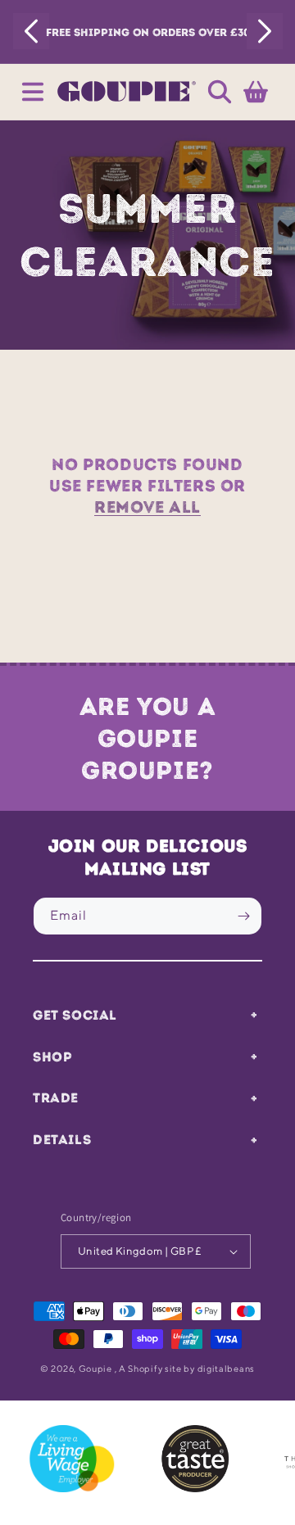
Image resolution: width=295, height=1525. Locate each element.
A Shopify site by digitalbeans (187, 1368)
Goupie (95, 1368)
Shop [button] (52, 1056)
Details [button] (62, 1139)
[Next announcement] (265, 31)
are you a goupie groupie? (147, 738)
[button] (33, 92)
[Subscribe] (243, 916)
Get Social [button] (75, 1015)
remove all (147, 507)
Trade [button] (56, 1097)
